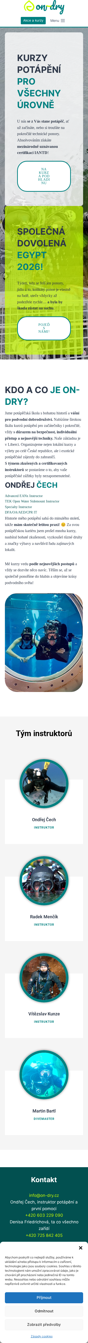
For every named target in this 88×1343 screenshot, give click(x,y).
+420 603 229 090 (44, 1215)
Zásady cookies (42, 1336)
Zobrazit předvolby (44, 1324)
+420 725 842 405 (44, 1235)
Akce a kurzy (33, 20)
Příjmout (44, 1297)
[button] (80, 1247)
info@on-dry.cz (44, 1195)
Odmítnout (44, 1311)
